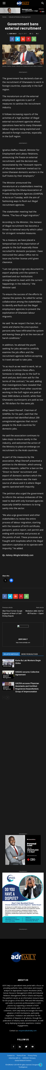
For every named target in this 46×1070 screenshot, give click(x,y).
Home (4, 17)
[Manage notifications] (40, 1065)
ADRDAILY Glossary (29, 1058)
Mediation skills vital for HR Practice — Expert (34, 612)
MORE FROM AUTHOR (29, 654)
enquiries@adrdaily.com (28, 1030)
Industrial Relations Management (20, 17)
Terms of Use (21, 1055)
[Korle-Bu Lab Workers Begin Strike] (8, 663)
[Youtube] (32, 1046)
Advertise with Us (14, 1058)
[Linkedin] (19, 1046)
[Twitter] (26, 1046)
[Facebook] (13, 1046)
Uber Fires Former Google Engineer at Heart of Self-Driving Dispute (12, 613)
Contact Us (11, 1055)
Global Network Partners (23, 1061)
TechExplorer (23, 1067)
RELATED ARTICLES (11, 654)
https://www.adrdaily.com (23, 642)
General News (7, 666)
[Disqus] (23, 735)
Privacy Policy (32, 1055)
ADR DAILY (12, 33)
